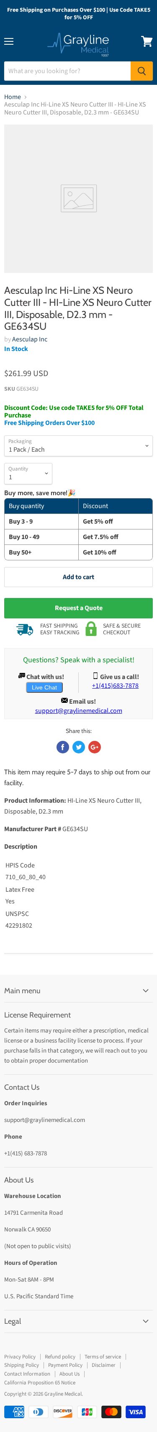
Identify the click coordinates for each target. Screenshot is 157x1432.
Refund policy (60, 1357)
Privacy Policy (20, 1357)
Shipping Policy (21, 1365)
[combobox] (67, 71)
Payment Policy (65, 1365)
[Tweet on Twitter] (78, 747)
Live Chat (44, 687)
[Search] (142, 71)
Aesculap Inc (29, 339)
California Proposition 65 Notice (39, 1382)
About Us (69, 1374)
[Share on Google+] (94, 747)
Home (12, 97)
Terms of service (103, 1357)
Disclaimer (104, 1365)
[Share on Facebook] (63, 747)
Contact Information (27, 1374)
